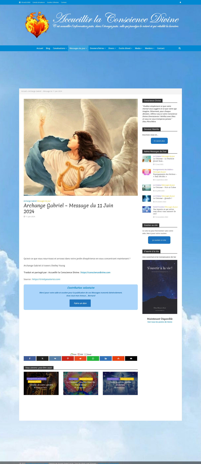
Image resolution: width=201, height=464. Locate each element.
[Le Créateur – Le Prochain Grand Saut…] (146, 159)
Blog (48, 48)
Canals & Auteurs (39, 2)
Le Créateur (73, 379)
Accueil (40, 48)
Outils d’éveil (125, 48)
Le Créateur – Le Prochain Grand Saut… (163, 160)
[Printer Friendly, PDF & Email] (80, 354)
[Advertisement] (100, 70)
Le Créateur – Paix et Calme (164, 187)
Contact (63, 2)
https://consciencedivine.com (95, 272)
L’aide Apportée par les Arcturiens (120, 383)
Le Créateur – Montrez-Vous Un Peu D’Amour (81, 383)
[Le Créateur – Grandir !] (146, 198)
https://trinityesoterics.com (46, 279)
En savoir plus (159, 141)
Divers (111, 48)
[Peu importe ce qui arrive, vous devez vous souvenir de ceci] (146, 209)
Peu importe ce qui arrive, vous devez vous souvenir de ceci (164, 211)
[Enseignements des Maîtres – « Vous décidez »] (146, 172)
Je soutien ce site (159, 240)
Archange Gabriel (30, 201)
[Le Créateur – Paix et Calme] (146, 187)
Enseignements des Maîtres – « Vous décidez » (165, 175)
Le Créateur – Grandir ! (162, 198)
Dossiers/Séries (97, 48)
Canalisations (59, 48)
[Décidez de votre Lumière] (41, 383)
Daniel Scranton (113, 379)
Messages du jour (77, 48)
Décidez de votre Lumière (41, 384)
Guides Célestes (53, 2)
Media (138, 48)
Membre (149, 48)
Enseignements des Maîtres (36, 379)
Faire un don (80, 303)
